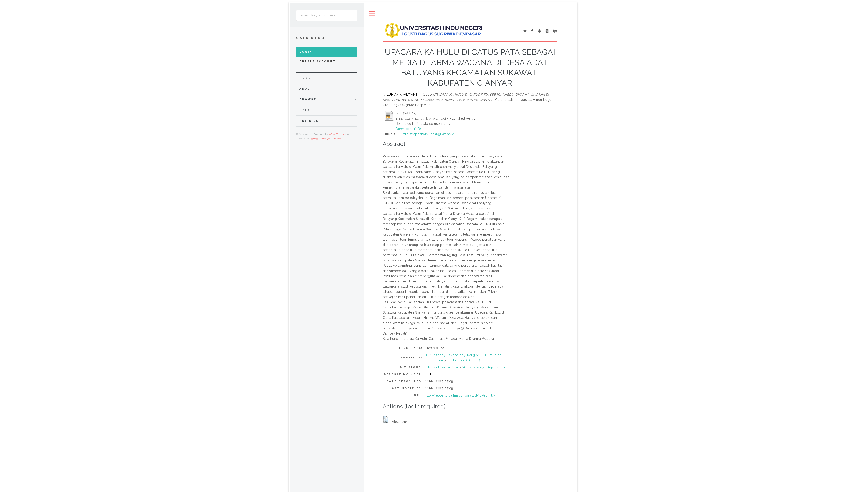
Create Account (317, 61)
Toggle (372, 14)
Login (305, 51)
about (306, 88)
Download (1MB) (408, 129)
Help (304, 110)
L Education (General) (463, 360)
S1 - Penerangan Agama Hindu (485, 367)
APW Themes (337, 134)
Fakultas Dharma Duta (441, 367)
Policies (309, 121)
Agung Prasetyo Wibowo (325, 138)
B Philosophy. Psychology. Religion (452, 355)
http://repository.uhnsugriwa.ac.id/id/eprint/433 (462, 395)
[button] (385, 419)
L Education (434, 360)
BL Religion (493, 355)
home (305, 77)
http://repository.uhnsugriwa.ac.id (428, 134)
